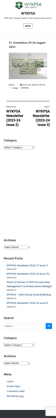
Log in (10, 381)
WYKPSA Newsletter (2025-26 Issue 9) (27, 303)
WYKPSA (28, 13)
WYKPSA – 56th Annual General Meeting (29, 294)
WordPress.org (15, 396)
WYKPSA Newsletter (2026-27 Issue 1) (27, 265)
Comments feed (15, 391)
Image (15, 88)
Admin (11, 85)
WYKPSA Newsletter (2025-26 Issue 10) (28, 273)
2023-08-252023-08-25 (33, 85)
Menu (28, 26)
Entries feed (13, 386)
